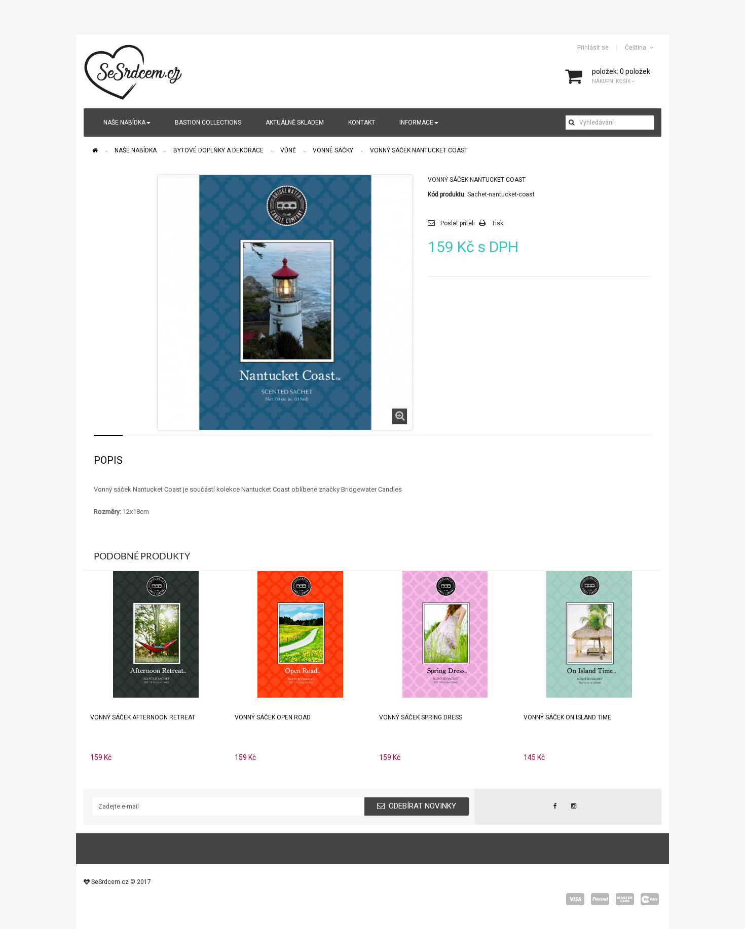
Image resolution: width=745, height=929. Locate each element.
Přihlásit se (593, 47)
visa (575, 899)
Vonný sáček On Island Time (567, 717)
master (625, 899)
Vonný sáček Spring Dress (420, 717)
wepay (650, 899)
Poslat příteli (457, 223)
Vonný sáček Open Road (273, 717)
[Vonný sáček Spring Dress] (445, 633)
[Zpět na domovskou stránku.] (95, 150)
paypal (600, 899)
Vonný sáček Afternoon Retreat (142, 717)
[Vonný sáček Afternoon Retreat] (156, 633)
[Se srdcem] (134, 70)
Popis (108, 460)
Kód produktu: (447, 194)
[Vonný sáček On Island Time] (589, 633)
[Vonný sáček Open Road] (300, 633)
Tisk (497, 223)
